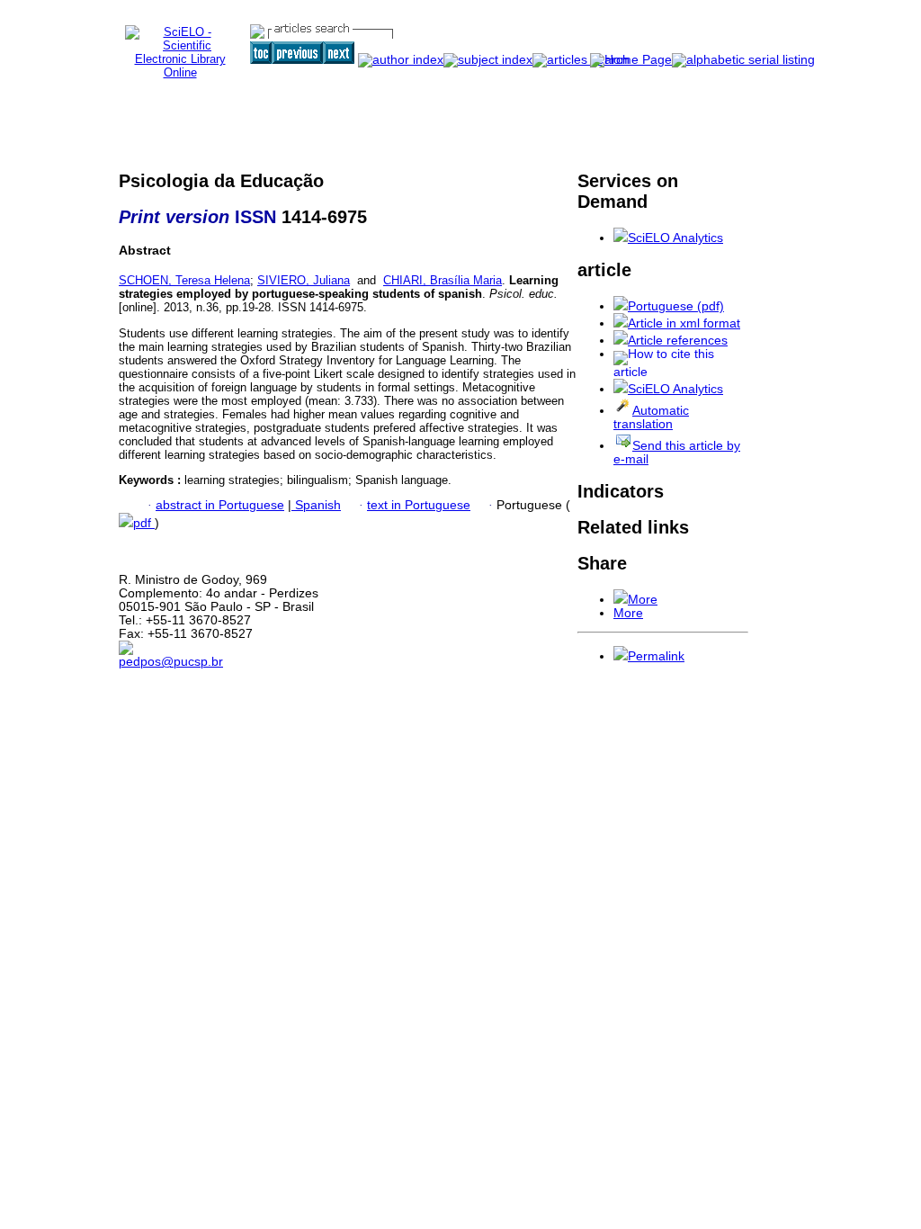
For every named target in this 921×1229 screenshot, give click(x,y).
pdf (144, 523)
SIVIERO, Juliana (303, 280)
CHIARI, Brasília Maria (442, 280)
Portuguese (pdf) (676, 306)
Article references (678, 340)
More (642, 599)
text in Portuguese (418, 505)
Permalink (656, 656)
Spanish (316, 505)
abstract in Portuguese (220, 505)
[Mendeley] (620, 599)
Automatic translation (651, 417)
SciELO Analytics (675, 238)
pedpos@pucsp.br (171, 661)
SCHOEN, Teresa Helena (184, 280)
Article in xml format (684, 323)
